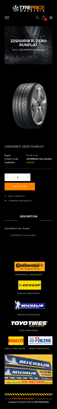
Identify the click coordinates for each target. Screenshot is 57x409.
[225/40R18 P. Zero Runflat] (28, 106)
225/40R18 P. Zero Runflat (32, 49)
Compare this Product (20, 201)
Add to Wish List (16, 196)
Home (15, 49)
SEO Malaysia (41, 402)
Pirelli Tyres (32, 155)
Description (28, 216)
